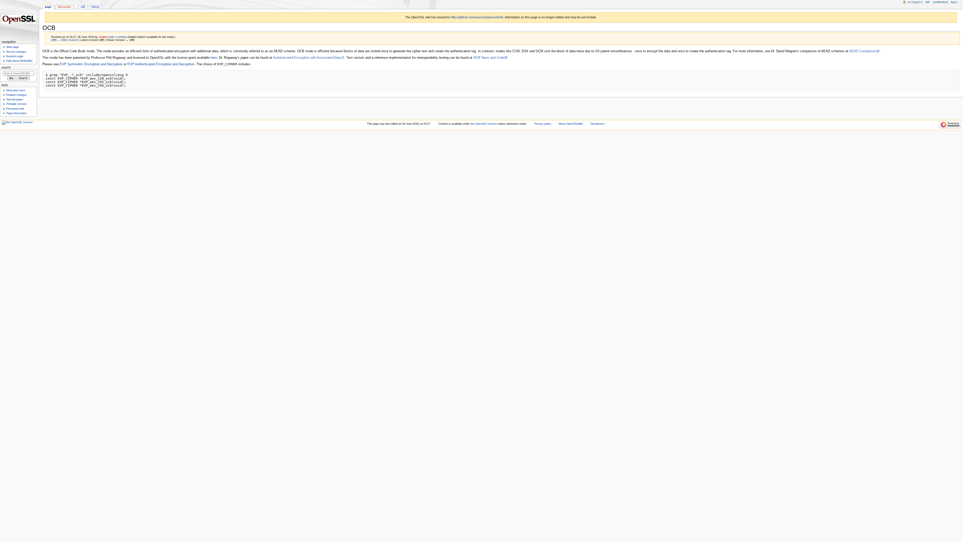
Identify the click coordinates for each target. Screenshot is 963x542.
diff (54, 39)
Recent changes (16, 51)
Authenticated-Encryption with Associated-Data (307, 57)
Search (6, 67)
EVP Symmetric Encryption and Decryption (91, 64)
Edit (83, 6)
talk (112, 36)
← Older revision (67, 39)
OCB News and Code (488, 57)
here (214, 57)
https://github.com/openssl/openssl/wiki (476, 17)
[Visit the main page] (19, 19)
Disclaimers (597, 123)
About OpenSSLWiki (570, 123)
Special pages (14, 99)
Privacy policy (542, 123)
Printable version (16, 103)
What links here (15, 90)
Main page (12, 46)
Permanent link (15, 108)
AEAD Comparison (862, 51)
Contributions (940, 2)
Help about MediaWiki (19, 60)
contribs (121, 36)
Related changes (16, 94)
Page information (16, 113)
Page (48, 6)
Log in (954, 2)
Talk (927, 2)
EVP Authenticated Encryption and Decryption (160, 64)
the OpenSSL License (483, 123)
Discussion (64, 6)
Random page (14, 56)
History (96, 6)
